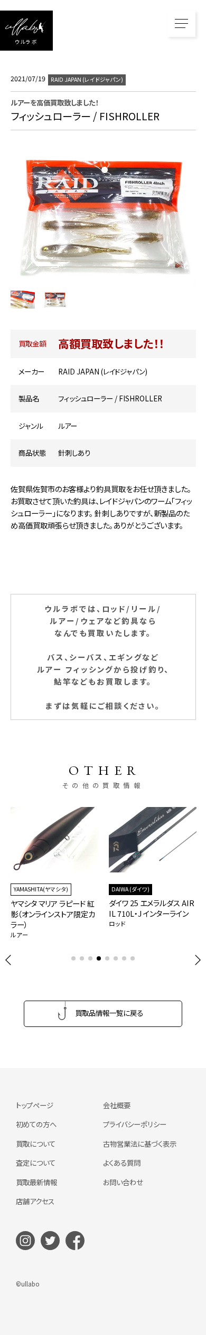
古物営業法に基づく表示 (139, 1143)
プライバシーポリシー (134, 1124)
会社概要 (116, 1105)
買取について (35, 1143)
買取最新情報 (36, 1182)
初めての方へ (36, 1124)
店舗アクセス (35, 1201)
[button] (8, 960)
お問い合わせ (123, 1182)
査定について (35, 1162)
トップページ (34, 1105)
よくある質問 (122, 1162)
